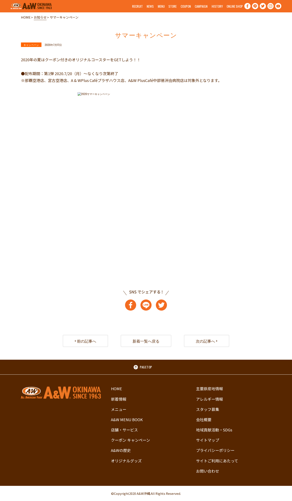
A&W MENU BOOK (127, 419)
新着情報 (118, 399)
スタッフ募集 (207, 409)
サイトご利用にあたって (217, 460)
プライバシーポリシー (215, 450)
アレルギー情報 (209, 399)
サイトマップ (207, 440)
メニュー (118, 409)
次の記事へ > (206, 341)
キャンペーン (31, 45)
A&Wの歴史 (121, 450)
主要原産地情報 (209, 388)
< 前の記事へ (85, 341)
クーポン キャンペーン (130, 440)
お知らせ (40, 17)
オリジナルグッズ (126, 460)
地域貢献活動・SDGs (214, 429)
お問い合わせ (207, 471)
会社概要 (203, 419)
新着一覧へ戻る (146, 341)
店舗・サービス (124, 429)
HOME (26, 17)
